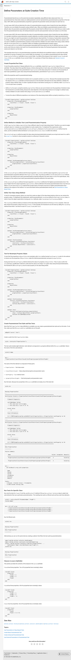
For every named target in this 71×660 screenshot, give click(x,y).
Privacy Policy (22, 653)
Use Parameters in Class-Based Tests (14, 630)
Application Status (41, 653)
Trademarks (15, 653)
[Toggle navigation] (7, 5)
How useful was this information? (37, 641)
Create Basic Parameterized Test (13, 632)
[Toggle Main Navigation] (68, 2)
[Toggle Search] (65, 2)
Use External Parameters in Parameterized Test (16, 637)
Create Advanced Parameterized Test (14, 635)
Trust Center (7, 653)
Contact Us (7, 654)
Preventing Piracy (31, 653)
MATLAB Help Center (12, 2)
